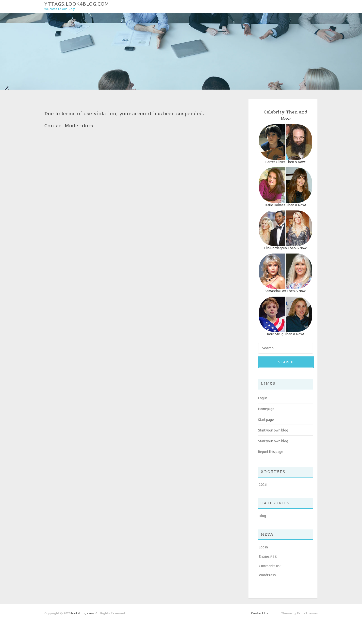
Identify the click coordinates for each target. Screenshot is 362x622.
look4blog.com (82, 613)
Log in (262, 398)
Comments (271, 566)
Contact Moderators (68, 125)
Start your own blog (273, 430)
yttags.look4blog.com (76, 3)
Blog (262, 516)
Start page (266, 420)
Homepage (266, 409)
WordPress (267, 575)
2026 (263, 485)
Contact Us (259, 613)
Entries (268, 556)
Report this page (270, 452)
